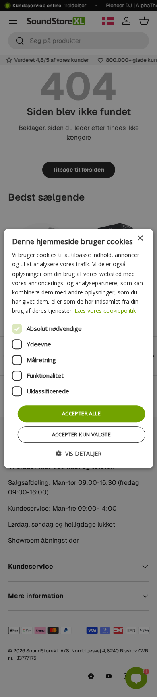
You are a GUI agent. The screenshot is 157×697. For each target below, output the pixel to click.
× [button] (140, 238)
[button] (78, 453)
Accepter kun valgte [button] (81, 434)
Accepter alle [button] (81, 413)
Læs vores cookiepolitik (105, 310)
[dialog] (78, 348)
